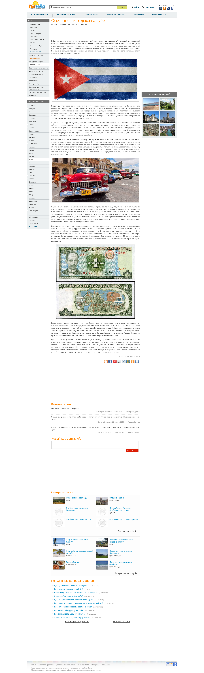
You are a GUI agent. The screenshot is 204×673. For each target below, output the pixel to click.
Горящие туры (91, 15)
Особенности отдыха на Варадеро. (120, 552)
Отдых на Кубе (34, 24)
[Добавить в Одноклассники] (132, 361)
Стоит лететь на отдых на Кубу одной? (72, 617)
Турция (31, 195)
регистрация (150, 7)
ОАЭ (30, 172)
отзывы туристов (39, 15)
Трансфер (32, 95)
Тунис (31, 191)
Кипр (31, 153)
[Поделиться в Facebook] (110, 361)
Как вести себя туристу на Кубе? (69, 610)
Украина (32, 198)
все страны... (33, 226)
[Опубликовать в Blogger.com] (106, 361)
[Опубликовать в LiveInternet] (119, 361)
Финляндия (33, 201)
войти (136, 7)
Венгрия (32, 118)
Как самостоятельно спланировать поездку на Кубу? (78, 603)
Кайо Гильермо (35, 33)
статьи (33, 665)
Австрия (32, 109)
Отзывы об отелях (36, 55)
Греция (31, 125)
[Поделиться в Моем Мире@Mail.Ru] (128, 361)
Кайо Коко (34, 37)
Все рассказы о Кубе (126, 573)
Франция (32, 204)
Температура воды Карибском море (36, 88)
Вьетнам (32, 121)
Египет (31, 134)
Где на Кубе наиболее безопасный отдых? (73, 599)
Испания (32, 147)
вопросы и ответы (161, 15)
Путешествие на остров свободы (120, 563)
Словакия (32, 182)
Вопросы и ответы (36, 74)
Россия (31, 179)
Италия (31, 150)
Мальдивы (33, 163)
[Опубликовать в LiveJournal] (123, 361)
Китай (31, 156)
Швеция (32, 220)
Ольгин (32, 43)
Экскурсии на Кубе (36, 61)
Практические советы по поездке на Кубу (121, 540)
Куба (31, 160)
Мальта (32, 166)
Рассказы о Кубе (35, 65)
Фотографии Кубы (36, 71)
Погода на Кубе (35, 84)
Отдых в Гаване (116, 497)
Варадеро (33, 27)
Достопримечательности (38, 68)
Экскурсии (139, 15)
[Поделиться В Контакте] (137, 361)
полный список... (36, 52)
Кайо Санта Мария (37, 40)
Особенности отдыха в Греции (123, 519)
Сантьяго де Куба (36, 46)
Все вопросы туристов (77, 621)
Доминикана (34, 131)
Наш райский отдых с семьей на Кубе (79, 552)
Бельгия (32, 112)
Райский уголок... (74, 562)
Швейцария (33, 217)
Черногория (33, 211)
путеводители (83, 665)
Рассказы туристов (79, 24)
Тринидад (33, 49)
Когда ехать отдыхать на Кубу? (68, 589)
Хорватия (32, 207)
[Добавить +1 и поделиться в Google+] (115, 361)
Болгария (32, 115)
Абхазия (32, 105)
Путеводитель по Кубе (37, 92)
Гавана (32, 30)
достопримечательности (65, 665)
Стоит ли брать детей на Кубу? (68, 596)
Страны (54, 24)
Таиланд (32, 188)
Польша (32, 176)
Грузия (31, 128)
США (30, 185)
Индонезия (33, 144)
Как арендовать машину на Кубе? (69, 614)
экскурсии (95, 665)
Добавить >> (132, 450)
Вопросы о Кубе (121, 621)
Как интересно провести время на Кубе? (73, 606)
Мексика (32, 169)
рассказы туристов (66, 15)
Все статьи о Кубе (127, 531)
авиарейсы (106, 665)
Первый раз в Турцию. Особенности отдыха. (120, 509)
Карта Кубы (33, 81)
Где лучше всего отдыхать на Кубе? (70, 585)
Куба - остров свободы (76, 497)
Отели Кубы (33, 77)
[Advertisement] (95, 32)
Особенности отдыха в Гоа (78, 519)
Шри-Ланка (33, 223)
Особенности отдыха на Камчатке (77, 509)
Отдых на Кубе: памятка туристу (77, 540)
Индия (31, 140)
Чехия (31, 214)
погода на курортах (115, 15)
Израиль (32, 137)
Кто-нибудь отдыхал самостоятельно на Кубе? (75, 592)
